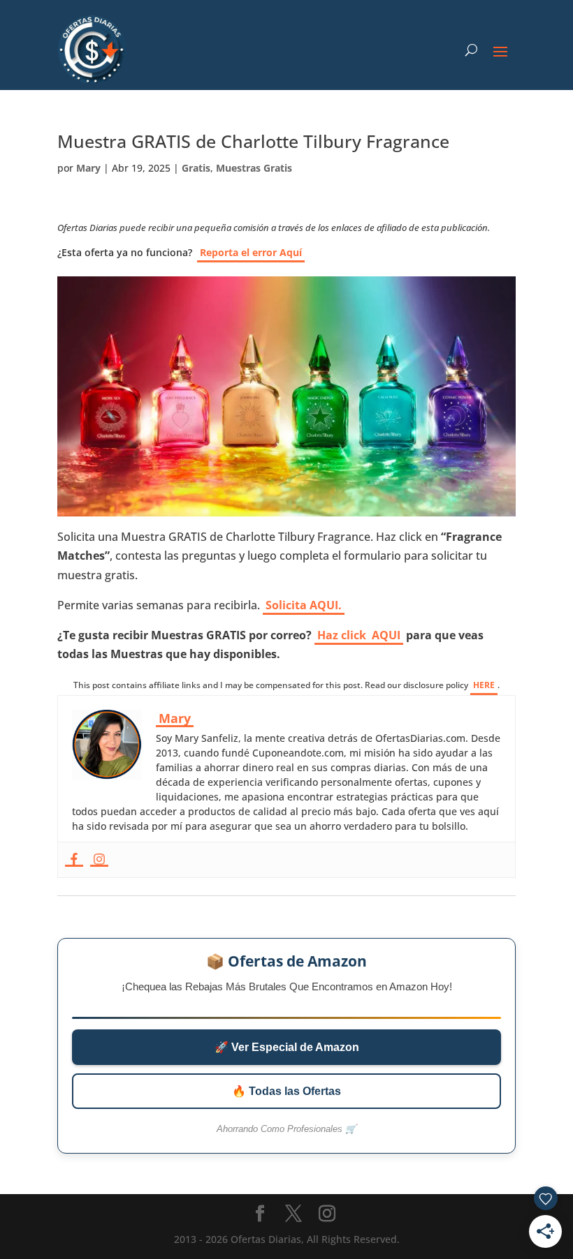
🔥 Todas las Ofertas (286, 1091)
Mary (88, 167)
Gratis (196, 167)
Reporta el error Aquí (251, 252)
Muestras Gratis (254, 167)
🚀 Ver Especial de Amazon (287, 1047)
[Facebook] (74, 860)
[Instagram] (99, 860)
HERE (484, 685)
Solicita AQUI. (304, 605)
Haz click (341, 635)
